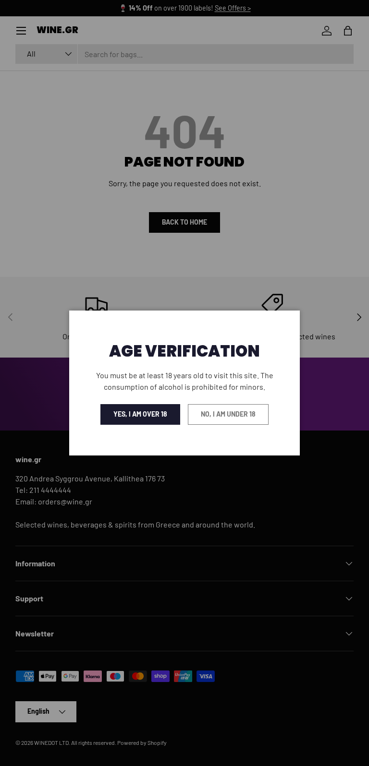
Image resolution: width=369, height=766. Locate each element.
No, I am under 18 (228, 414)
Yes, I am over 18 (140, 414)
